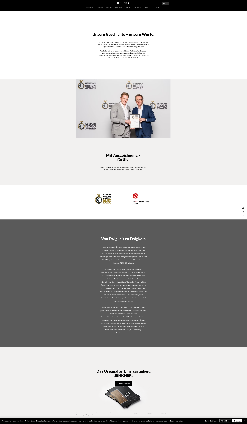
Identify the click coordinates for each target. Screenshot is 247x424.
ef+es (93, 415)
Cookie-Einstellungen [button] (211, 421)
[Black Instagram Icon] (243, 208)
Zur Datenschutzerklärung (176, 421)
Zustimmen (237, 421)
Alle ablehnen (225, 421)
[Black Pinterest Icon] (243, 212)
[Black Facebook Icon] (243, 216)
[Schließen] (245, 420)
